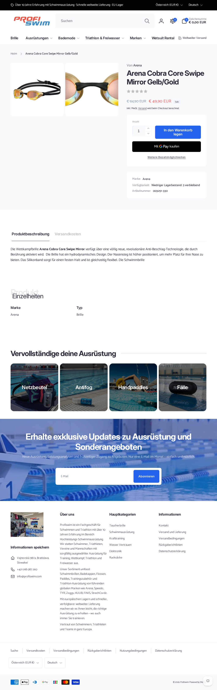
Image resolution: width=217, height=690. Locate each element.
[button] (194, 21)
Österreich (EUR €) (167, 5)
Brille (80, 315)
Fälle (182, 387)
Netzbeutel (34, 387)
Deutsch (194, 5)
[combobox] (104, 21)
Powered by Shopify (197, 682)
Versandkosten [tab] (68, 234)
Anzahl (135, 121)
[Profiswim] (27, 536)
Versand (142, 108)
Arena (134, 65)
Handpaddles (133, 387)
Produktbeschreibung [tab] (30, 234)
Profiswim (184, 682)
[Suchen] (147, 21)
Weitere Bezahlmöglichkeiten (166, 157)
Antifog (83, 387)
